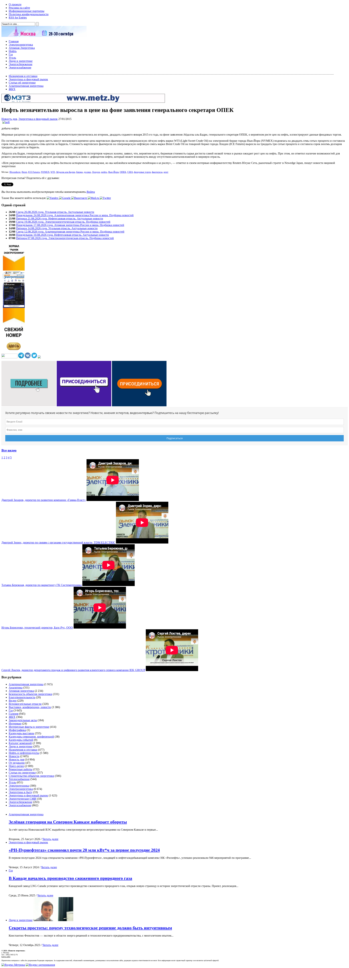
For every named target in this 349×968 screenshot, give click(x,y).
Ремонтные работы (20, 769)
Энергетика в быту (20, 792)
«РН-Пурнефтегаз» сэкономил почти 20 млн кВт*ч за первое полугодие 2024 (84, 850)
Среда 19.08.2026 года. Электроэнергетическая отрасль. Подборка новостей (63, 221)
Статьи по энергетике (22, 772)
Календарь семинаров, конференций (31, 736)
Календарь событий (21, 739)
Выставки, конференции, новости (30, 707)
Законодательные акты (23, 720)
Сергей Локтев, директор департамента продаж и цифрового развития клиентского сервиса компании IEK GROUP (73, 670)
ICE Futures (34, 172)
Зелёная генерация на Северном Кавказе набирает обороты (68, 822)
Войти (91, 191)
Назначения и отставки (23, 76)
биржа (79, 172)
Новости (14, 756)
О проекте (15, 4)
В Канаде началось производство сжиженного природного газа (70, 878)
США (130, 172)
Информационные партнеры (26, 11)
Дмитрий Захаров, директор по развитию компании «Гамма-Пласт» (43, 500)
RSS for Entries (18, 17)
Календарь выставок (21, 733)
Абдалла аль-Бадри (65, 172)
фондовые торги (142, 172)
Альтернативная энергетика (26, 85)
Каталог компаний (20, 743)
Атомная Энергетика (22, 47)
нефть (104, 172)
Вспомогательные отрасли (25, 703)
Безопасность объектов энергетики (30, 694)
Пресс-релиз (16, 766)
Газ (11, 54)
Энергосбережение (20, 64)
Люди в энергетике (21, 61)
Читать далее (50, 839)
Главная (14, 41)
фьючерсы (157, 172)
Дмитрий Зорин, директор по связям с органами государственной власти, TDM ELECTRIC (58, 542)
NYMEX (45, 172)
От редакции (17, 762)
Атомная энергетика (21, 690)
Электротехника (19, 785)
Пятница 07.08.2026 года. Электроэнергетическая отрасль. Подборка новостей (65, 238)
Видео (13, 700)
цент (166, 172)
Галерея (13, 713)
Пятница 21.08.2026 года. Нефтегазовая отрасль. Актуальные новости (59, 218)
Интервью (15, 723)
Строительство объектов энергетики (31, 775)
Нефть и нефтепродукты (24, 752)
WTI (53, 172)
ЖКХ (12, 89)
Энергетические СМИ (22, 798)
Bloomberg (15, 172)
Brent (24, 172)
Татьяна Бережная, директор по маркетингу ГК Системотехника (41, 585)
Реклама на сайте (19, 7)
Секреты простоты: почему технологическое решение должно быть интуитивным (90, 927)
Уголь (12, 57)
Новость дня (9, 118)
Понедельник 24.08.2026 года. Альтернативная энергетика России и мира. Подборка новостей (75, 215)
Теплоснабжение (19, 779)
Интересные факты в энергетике (29, 726)
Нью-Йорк (113, 172)
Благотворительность (22, 697)
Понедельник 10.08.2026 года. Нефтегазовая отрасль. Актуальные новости (62, 234)
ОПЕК (123, 172)
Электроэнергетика (21, 44)
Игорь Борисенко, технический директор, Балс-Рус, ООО (37, 627)
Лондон (96, 172)
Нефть (13, 51)
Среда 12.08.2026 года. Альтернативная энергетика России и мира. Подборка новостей (70, 231)
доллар (87, 172)
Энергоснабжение (20, 67)
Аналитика (16, 687)
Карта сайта (5, 957)
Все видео (9, 450)
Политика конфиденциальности (29, 14)
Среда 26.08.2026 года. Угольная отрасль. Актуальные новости (55, 212)
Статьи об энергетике (22, 82)
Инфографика (17, 730)
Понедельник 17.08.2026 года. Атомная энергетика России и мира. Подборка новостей (70, 225)
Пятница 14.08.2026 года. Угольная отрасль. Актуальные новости (57, 228)
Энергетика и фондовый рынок (28, 79)
